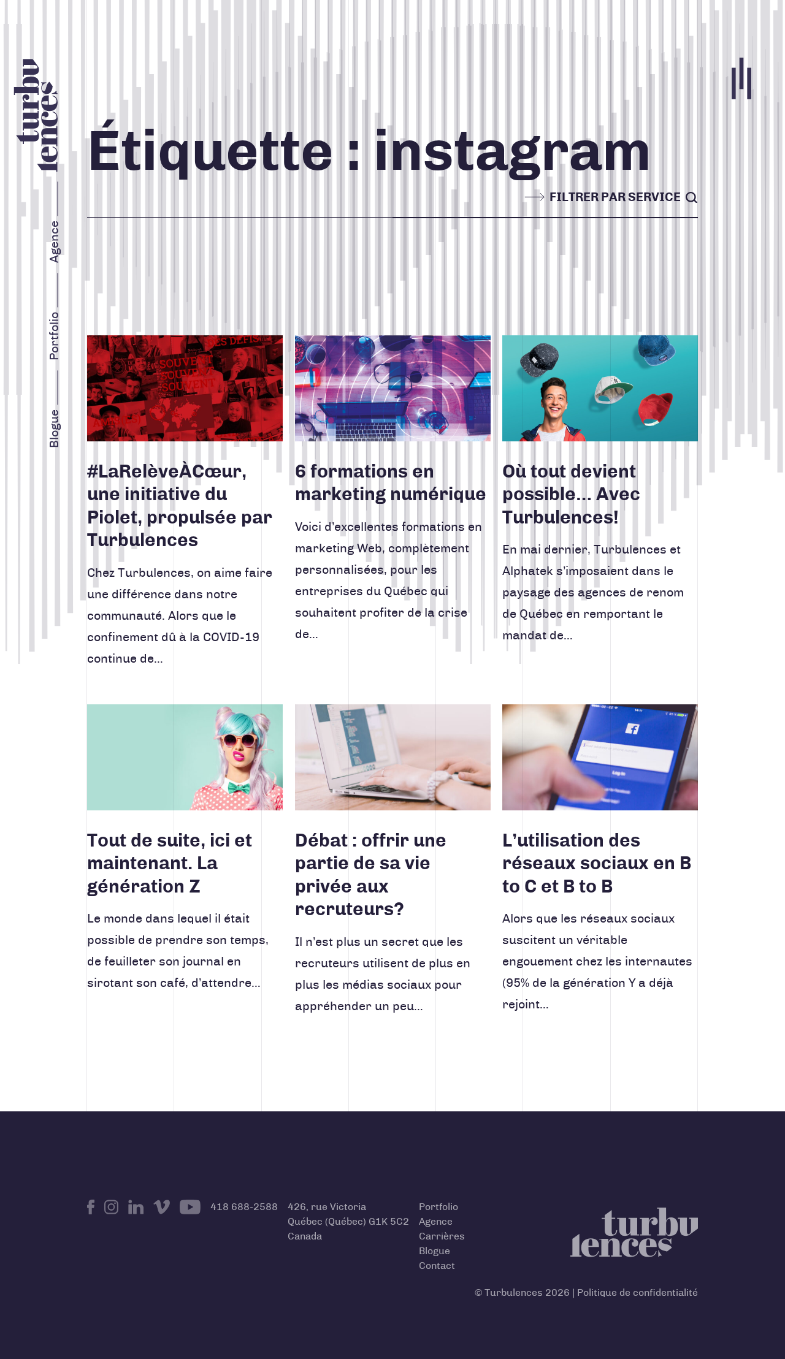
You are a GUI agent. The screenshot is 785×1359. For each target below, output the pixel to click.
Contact (437, 1266)
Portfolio (54, 336)
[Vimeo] (161, 1207)
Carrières (442, 1236)
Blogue (54, 428)
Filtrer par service (615, 197)
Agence (54, 242)
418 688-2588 (244, 1207)
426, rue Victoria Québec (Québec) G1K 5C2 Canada (348, 1221)
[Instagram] (111, 1207)
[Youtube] (190, 1207)
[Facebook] (90, 1207)
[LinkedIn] (136, 1207)
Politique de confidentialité (637, 1293)
